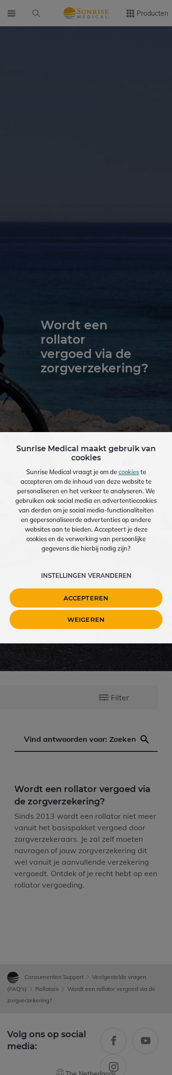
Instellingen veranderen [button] (86, 575)
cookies (128, 472)
